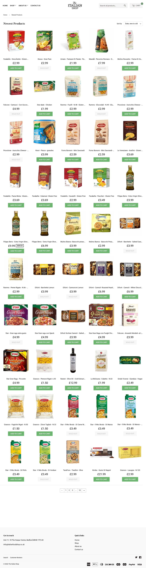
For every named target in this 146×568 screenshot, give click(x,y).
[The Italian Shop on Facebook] (140, 558)
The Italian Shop (13, 564)
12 (80, 490)
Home (5, 6)
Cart (138, 5)
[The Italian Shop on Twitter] (136, 558)
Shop (12, 6)
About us (23, 6)
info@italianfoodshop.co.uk (14, 544)
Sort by (119, 24)
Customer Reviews (16, 557)
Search (5, 557)
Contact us (35, 6)
